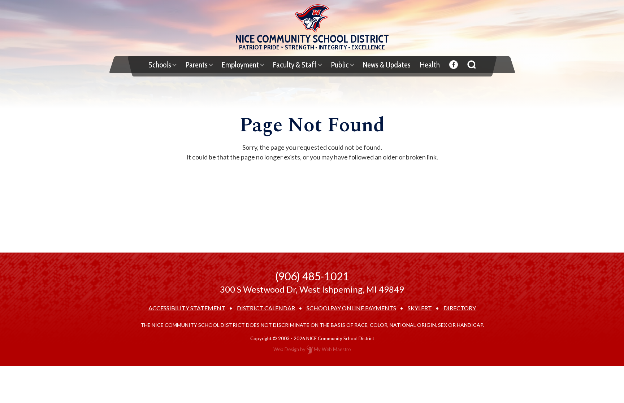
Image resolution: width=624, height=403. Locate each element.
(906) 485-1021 (312, 276)
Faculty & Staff (295, 64)
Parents (196, 64)
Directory (459, 308)
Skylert (420, 308)
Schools (159, 64)
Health (430, 64)
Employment (240, 64)
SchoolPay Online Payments (351, 308)
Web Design (286, 349)
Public (340, 64)
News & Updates (387, 64)
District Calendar (266, 308)
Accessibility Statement (186, 308)
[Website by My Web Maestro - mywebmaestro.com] (310, 349)
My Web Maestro (332, 349)
